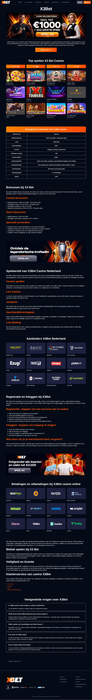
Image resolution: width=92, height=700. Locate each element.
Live (35, 66)
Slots (75, 66)
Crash (55, 66)
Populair (14, 66)
